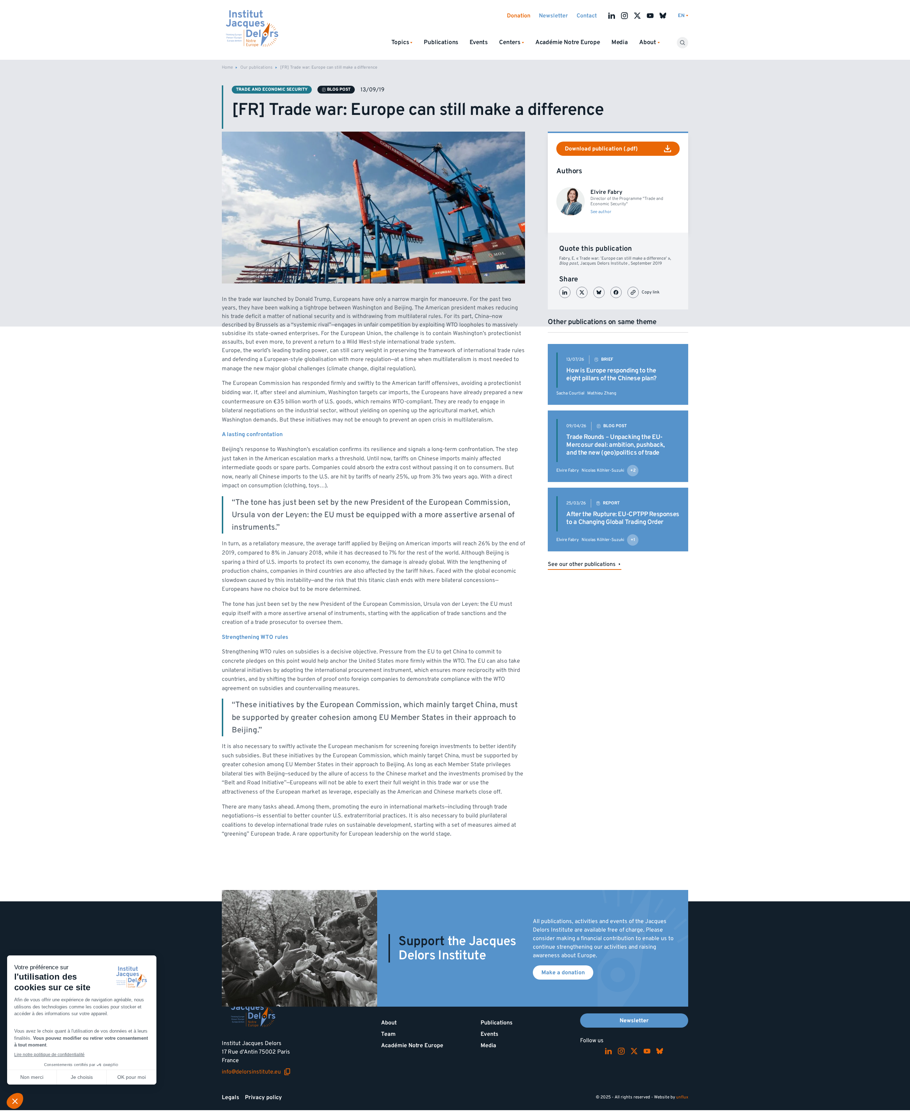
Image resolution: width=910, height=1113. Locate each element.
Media (619, 42)
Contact (587, 16)
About (389, 1023)
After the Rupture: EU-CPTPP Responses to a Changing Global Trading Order (622, 518)
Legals (230, 1097)
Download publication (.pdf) (601, 149)
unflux (682, 1097)
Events (479, 42)
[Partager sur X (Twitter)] (582, 292)
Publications (441, 42)
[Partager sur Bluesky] (599, 292)
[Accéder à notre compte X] (637, 15)
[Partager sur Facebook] (616, 292)
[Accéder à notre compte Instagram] (624, 15)
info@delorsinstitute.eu (256, 1071)
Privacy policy (263, 1097)
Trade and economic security (271, 89)
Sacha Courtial (570, 393)
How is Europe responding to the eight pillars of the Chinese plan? (611, 374)
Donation (518, 16)
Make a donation (563, 972)
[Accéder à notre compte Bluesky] (663, 15)
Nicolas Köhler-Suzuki (603, 470)
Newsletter (553, 16)
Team (388, 1034)
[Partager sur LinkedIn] (565, 292)
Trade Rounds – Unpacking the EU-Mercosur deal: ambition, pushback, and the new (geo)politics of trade (615, 445)
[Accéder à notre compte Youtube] (650, 15)
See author (600, 212)
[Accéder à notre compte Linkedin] (611, 15)
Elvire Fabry (567, 470)
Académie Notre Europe (567, 42)
